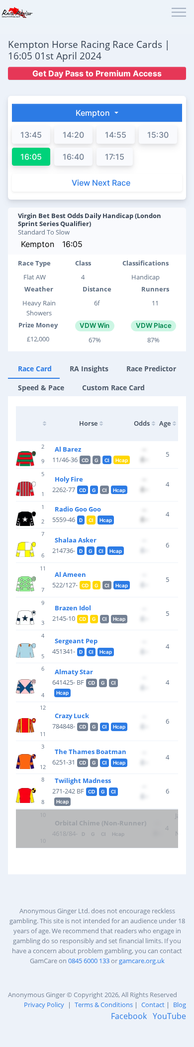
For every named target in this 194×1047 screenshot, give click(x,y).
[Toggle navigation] (179, 12)
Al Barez (68, 449)
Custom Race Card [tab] (113, 387)
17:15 (114, 157)
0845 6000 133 (88, 960)
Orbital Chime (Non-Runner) (100, 822)
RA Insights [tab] (89, 368)
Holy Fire (69, 479)
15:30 (158, 135)
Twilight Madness (83, 780)
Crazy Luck (72, 715)
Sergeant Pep (76, 640)
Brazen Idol (73, 607)
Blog (179, 1004)
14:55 (115, 135)
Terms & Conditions (104, 1004)
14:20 (73, 135)
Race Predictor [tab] (151, 368)
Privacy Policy (44, 1004)
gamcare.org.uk (142, 960)
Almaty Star (74, 671)
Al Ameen (70, 574)
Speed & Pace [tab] (41, 387)
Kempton (37, 244)
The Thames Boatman (90, 751)
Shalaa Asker (76, 539)
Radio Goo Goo (78, 509)
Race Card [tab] (35, 368)
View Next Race (101, 183)
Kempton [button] (94, 113)
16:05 (72, 244)
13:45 (31, 135)
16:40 (73, 157)
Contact (153, 1004)
